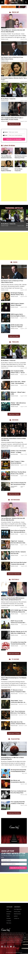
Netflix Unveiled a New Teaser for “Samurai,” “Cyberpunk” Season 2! (17, 326)
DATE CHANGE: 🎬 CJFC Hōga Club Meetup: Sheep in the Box (19, 612)
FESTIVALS (15, 579)
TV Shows (3, 675)
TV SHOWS (15, 659)
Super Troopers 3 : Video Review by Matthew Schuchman (17, 463)
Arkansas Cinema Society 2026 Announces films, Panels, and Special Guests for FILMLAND (12, 599)
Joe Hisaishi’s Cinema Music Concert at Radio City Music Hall (13, 439)
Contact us (16, 918)
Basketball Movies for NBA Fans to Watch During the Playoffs (12, 758)
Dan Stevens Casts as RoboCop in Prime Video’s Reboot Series (12, 58)
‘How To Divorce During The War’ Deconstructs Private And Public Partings (18, 484)
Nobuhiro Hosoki (4, 39)
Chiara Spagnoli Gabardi (14, 487)
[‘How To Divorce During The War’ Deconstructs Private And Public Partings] (5, 486)
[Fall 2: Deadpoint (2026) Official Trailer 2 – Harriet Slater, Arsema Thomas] (14, 109)
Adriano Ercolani (14, 693)
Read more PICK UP (14, 124)
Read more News (14, 336)
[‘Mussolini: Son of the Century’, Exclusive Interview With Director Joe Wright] (5, 725)
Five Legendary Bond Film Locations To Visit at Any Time (18, 803)
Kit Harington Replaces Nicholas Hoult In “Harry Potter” (14, 78)
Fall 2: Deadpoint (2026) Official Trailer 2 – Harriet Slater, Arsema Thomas (12, 118)
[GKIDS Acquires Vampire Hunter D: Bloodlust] (12, 215)
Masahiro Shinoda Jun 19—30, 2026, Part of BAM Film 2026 (19, 632)
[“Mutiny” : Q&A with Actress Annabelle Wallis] (5, 406)
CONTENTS (17, 907)
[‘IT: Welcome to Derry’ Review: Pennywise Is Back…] (5, 693)
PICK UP (15, 12)
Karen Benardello (14, 454)
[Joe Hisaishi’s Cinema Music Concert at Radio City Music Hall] (14, 430)
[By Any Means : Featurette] (14, 90)
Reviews (3, 479)
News (3, 54)
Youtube (11, 946)
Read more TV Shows (14, 733)
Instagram (5, 946)
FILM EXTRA (15, 739)
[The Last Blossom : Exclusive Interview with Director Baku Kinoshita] (14, 21)
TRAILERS (15, 341)
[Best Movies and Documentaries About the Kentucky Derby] (5, 784)
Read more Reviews (14, 494)
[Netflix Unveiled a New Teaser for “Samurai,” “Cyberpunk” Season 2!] (5, 328)
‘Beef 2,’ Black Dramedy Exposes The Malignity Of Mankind (13, 678)
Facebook (2, 946)
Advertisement (17, 913)
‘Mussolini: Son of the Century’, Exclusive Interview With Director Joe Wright (18, 723)
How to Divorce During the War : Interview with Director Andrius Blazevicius (18, 532)
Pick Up (3, 96)
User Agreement (18, 909)
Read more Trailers (14, 414)
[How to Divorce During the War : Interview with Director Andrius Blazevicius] (5, 534)
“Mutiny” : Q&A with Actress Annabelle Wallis (18, 403)
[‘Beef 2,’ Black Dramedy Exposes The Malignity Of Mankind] (14, 669)
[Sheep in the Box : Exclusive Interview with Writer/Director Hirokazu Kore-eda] (5, 555)
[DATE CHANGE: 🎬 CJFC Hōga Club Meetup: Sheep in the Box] (5, 613)
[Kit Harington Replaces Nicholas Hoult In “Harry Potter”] (14, 69)
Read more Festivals (14, 653)
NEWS (15, 262)
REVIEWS (15, 420)
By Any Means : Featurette (8, 98)
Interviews (4, 27)
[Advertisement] (14, 187)
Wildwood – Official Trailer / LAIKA (18, 393)
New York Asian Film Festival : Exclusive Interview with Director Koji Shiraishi (18, 564)
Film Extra (4, 755)
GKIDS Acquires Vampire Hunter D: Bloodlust (10, 224)
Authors (16, 916)
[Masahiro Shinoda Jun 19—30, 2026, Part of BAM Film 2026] (5, 635)
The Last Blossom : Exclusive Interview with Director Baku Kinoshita (13, 30)
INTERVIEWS (15, 499)
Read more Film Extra (14, 813)
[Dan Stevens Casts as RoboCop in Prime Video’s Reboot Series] (14, 48)
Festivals (3, 595)
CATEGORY (9, 907)
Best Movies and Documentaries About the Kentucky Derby (18, 782)
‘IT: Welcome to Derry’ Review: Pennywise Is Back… (18, 690)
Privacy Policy (17, 911)
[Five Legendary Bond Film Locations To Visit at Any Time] (5, 805)
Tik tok (14, 946)
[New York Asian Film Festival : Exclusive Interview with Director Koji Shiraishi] (5, 566)
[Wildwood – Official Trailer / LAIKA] (5, 395)
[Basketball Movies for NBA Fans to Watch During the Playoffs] (14, 749)
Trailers (8, 916)
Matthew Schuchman (15, 465)
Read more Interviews (14, 574)
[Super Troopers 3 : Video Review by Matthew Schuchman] (5, 465)
